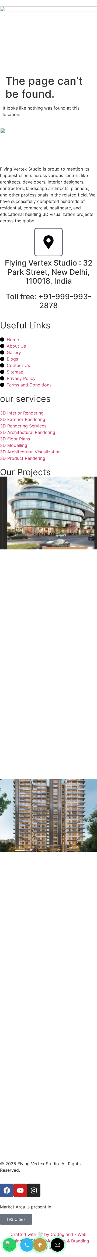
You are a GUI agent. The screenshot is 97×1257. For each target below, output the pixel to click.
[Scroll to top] (40, 1245)
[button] (92, 61)
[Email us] (57, 1245)
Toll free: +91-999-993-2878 (48, 301)
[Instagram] (33, 1190)
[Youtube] (20, 1190)
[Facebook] (6, 1190)
